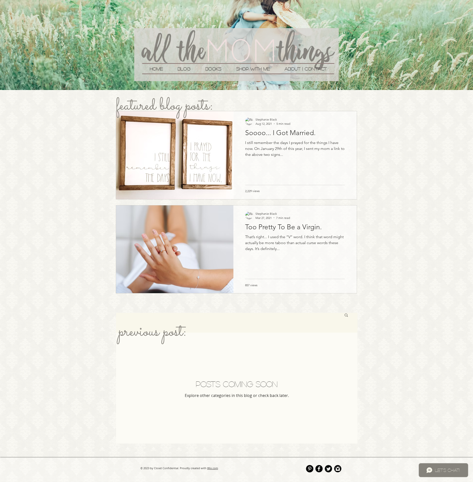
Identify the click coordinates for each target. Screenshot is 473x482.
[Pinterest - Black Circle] (309, 468)
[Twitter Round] (328, 468)
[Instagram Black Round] (337, 468)
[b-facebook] (319, 468)
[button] (346, 315)
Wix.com (212, 468)
